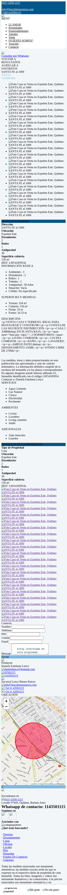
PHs (5, 850)
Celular (5, 637)
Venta (12, 37)
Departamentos (11, 837)
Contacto (14, 46)
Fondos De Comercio (15, 856)
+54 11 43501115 (14, 691)
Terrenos (8, 834)
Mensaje (6, 653)
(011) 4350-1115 (13, 799)
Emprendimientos (18, 30)
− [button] (6, 706)
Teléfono (6, 630)
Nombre (6, 626)
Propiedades (15, 27)
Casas (6, 840)
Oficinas (8, 843)
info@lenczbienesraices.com (17, 9)
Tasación (14, 43)
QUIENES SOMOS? (21, 40)
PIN (3, 634)
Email (4, 641)
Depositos (8, 853)
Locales (7, 847)
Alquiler (13, 34)
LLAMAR (15, 24)
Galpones (8, 859)
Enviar (5, 656)
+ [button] (6, 701)
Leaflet (33, 783)
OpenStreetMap (47, 783)
